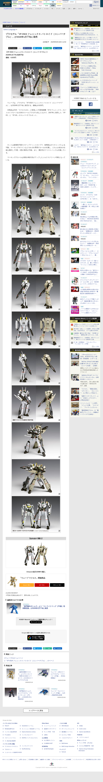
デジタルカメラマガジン (11, 746)
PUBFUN (79, 735)
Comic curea (82, 729)
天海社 (81, 726)
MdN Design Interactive (68, 746)
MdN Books (65, 743)
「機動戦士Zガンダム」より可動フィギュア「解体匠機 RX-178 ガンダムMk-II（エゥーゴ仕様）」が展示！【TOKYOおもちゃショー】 (86, 39)
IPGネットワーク (81, 740)
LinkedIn (59, 48)
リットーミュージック (50, 726)
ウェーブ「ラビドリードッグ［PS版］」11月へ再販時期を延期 (58, 693)
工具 (69, 8)
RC (52, 8)
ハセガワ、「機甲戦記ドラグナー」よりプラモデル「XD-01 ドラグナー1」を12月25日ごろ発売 (86, 48)
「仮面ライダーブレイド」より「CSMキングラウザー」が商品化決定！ (89, 398)
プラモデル (29, 8)
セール (80, 8)
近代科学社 (45, 746)
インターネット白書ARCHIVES (13, 752)
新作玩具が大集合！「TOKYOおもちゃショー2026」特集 (87, 350)
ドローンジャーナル (10, 738)
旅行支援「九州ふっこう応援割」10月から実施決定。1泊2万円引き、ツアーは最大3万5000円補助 (86, 330)
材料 (74, 8)
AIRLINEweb (65, 726)
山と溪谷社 (45, 738)
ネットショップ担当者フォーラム (31, 729)
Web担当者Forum (9, 729)
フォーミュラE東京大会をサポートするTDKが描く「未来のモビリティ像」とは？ (89, 89)
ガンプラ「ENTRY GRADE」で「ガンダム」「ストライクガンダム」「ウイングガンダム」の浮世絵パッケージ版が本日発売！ (89, 177)
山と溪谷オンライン (49, 740)
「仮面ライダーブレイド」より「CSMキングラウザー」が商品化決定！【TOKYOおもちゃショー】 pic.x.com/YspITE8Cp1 (87, 118)
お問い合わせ (22, 759)
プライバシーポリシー (58, 759)
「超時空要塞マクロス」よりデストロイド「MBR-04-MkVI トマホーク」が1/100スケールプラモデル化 (25, 676)
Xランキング (79, 111)
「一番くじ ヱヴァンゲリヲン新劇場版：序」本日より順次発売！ (89, 206)
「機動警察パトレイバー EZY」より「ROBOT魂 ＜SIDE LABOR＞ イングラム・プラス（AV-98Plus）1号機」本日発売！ (89, 187)
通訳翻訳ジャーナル (67, 732)
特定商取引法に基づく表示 (93, 759)
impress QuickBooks (84, 732)
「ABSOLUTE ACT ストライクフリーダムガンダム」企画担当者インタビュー (89, 377)
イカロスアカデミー (67, 738)
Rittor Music (45, 723)
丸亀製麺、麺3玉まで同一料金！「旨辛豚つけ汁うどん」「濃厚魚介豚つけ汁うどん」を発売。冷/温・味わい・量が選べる (86, 335)
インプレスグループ (78, 759)
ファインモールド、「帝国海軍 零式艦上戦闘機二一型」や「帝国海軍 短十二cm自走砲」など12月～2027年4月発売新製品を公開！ (86, 43)
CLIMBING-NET (48, 743)
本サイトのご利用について (10, 759)
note (49, 48)
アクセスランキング (81, 23)
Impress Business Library (29, 732)
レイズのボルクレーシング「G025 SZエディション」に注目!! (89, 82)
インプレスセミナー (27, 735)
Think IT (7, 726)
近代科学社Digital (49, 749)
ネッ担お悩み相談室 (10, 741)
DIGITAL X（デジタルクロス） (30, 738)
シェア (28, 48)
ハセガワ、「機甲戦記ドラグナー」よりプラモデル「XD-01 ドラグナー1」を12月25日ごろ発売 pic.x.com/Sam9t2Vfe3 (86, 146)
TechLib (64, 752)
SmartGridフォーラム (27, 726)
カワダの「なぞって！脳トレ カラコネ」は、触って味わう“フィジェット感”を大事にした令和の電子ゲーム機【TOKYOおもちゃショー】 (89, 265)
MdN (61, 741)
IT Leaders (8, 735)
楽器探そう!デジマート (50, 729)
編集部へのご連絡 (45, 759)
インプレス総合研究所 (11, 732)
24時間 (81, 25)
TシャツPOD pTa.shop (85, 743)
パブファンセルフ (84, 737)
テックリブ (63, 749)
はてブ (38, 48)
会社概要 (68, 759)
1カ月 (96, 25)
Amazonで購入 (26, 585)
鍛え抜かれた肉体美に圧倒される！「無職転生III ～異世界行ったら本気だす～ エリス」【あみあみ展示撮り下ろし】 (89, 233)
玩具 (64, 8)
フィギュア (38, 8)
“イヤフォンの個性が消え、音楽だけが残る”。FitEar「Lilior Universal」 (89, 68)
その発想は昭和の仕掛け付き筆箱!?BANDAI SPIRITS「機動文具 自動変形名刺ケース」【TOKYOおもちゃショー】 (89, 293)
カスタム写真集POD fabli (86, 746)
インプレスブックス (27, 746)
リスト (20, 48)
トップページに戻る (36, 710)
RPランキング (77, 113)
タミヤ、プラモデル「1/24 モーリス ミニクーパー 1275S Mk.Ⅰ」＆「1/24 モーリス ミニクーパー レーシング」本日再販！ (89, 199)
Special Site (79, 54)
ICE (78, 723)
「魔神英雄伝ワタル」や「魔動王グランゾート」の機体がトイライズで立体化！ (89, 412)
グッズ (58, 8)
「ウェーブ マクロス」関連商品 (32, 578)
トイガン (46, 8)
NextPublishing (26, 749)
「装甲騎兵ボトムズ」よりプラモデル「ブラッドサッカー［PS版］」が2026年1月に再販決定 (25, 695)
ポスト (14, 48)
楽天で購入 (42, 585)
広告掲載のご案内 (33, 759)
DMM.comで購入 (57, 585)
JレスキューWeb (66, 735)
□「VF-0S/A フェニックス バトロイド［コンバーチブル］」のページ (29, 661)
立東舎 (46, 735)
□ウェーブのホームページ (13, 658)
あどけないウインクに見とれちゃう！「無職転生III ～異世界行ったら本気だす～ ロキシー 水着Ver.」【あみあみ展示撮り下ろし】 (89, 245)
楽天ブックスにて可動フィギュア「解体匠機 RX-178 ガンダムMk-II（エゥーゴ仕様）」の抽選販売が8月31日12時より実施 (89, 303)
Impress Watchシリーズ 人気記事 (86, 318)
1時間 (73, 25)
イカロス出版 (63, 723)
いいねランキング (93, 113)
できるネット (8, 749)
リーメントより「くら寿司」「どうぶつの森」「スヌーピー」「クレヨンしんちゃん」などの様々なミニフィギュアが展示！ (89, 407)
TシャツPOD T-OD (49, 732)
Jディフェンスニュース (68, 729)
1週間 (89, 25)
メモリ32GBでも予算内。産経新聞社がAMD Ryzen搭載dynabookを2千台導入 (89, 75)
